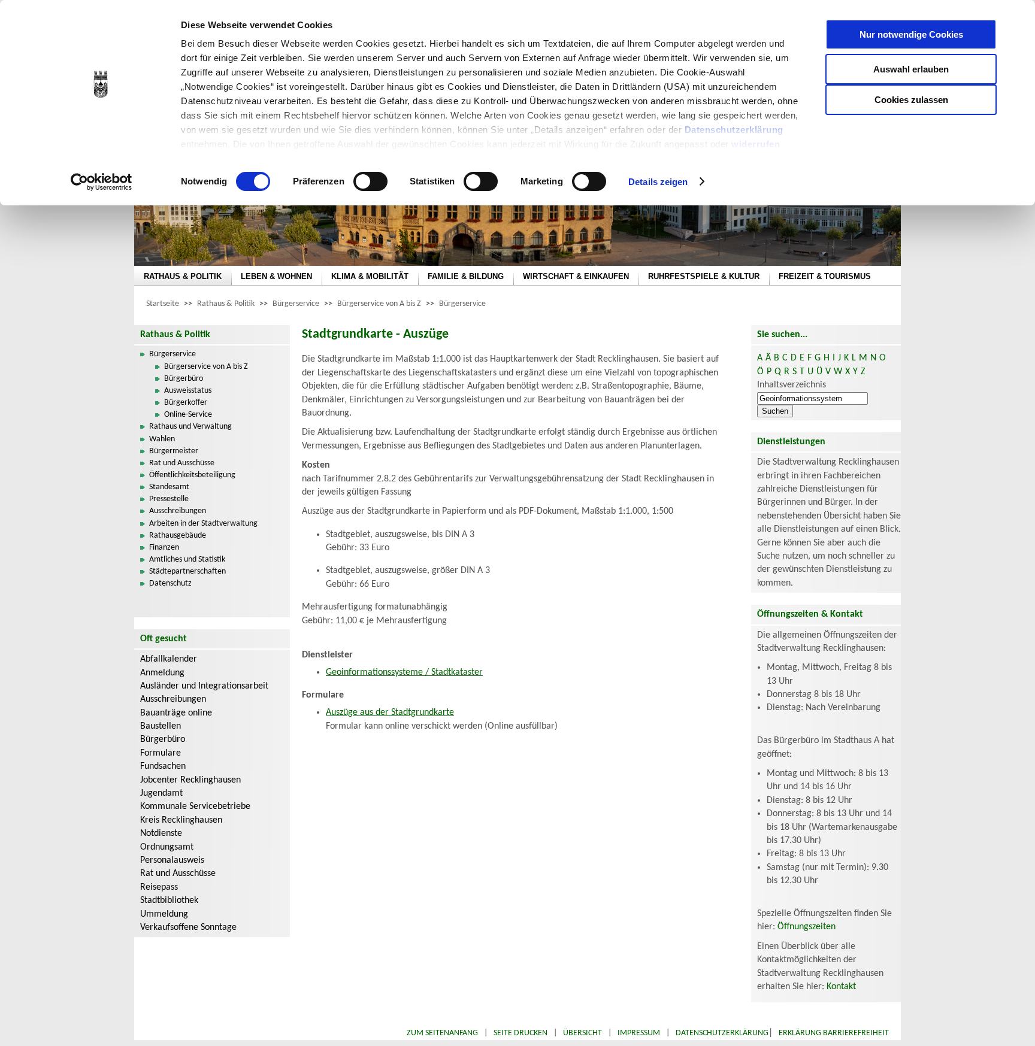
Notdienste (161, 833)
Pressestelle (169, 499)
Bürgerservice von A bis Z (379, 303)
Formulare (160, 753)
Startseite (162, 303)
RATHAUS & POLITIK (183, 276)
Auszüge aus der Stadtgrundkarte (390, 712)
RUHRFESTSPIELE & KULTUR (703, 276)
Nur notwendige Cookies (911, 34)
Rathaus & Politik (226, 303)
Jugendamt (161, 793)
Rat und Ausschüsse (181, 463)
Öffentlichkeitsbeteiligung (192, 475)
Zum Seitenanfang (442, 1033)
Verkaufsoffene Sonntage (188, 927)
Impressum (639, 1033)
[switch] (370, 181)
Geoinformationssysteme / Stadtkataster (404, 672)
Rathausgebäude (177, 535)
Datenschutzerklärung (734, 130)
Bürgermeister (173, 451)
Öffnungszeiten (806, 927)
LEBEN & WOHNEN (276, 276)
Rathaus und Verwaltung (190, 426)
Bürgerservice (296, 303)
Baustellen (160, 726)
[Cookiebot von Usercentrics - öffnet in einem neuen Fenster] (101, 182)
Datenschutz (170, 583)
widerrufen (755, 144)
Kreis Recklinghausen (181, 820)
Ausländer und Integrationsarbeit (204, 686)
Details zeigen (658, 182)
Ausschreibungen (177, 511)
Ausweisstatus (187, 390)
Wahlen (162, 439)
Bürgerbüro (183, 378)
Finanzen (164, 547)
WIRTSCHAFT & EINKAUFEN (576, 276)
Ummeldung (164, 914)
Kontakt (841, 987)
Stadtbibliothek (169, 900)
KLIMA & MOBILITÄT (369, 276)
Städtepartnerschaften (187, 571)
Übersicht (582, 1033)
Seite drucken (520, 1033)
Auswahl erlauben (911, 69)
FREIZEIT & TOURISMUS (825, 276)
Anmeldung (162, 673)
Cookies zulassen (911, 100)
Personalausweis (172, 860)
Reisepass (159, 887)
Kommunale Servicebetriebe (195, 806)
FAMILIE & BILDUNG (466, 276)
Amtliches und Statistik (187, 559)
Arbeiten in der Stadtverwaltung (203, 523)
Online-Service (188, 414)
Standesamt (169, 487)
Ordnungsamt (166, 847)
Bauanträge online (176, 713)
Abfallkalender (168, 659)
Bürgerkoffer (185, 402)
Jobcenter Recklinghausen (190, 780)
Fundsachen (163, 766)
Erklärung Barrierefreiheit (834, 1033)
